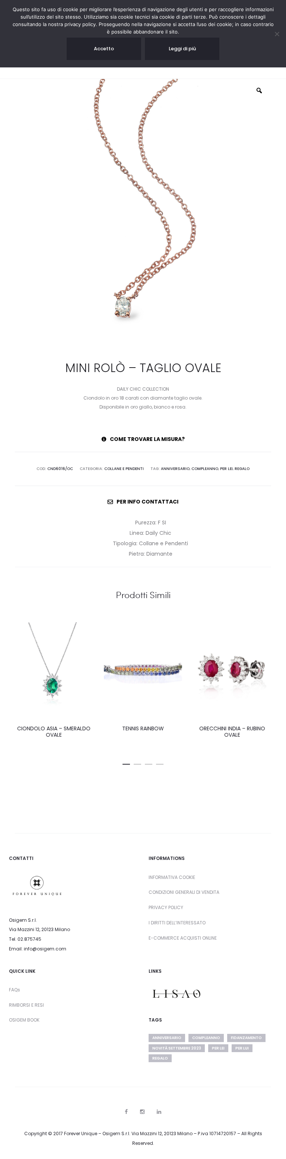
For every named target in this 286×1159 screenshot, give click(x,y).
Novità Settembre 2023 (176, 1048)
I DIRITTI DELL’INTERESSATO (177, 923)
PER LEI (226, 468)
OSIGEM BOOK (24, 1020)
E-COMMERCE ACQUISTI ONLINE (183, 938)
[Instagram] (142, 1111)
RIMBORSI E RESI (26, 1005)
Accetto (104, 48)
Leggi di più (182, 48)
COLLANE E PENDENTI (124, 468)
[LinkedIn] (159, 1111)
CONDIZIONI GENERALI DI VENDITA (184, 892)
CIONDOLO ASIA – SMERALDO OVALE (53, 732)
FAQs (14, 990)
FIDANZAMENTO (246, 1038)
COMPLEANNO (204, 468)
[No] (276, 34)
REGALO (242, 468)
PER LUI (242, 1048)
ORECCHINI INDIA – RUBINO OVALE (232, 732)
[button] (126, 762)
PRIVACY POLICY (166, 907)
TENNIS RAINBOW (143, 728)
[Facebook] (126, 1111)
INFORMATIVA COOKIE (172, 877)
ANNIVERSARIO (175, 468)
